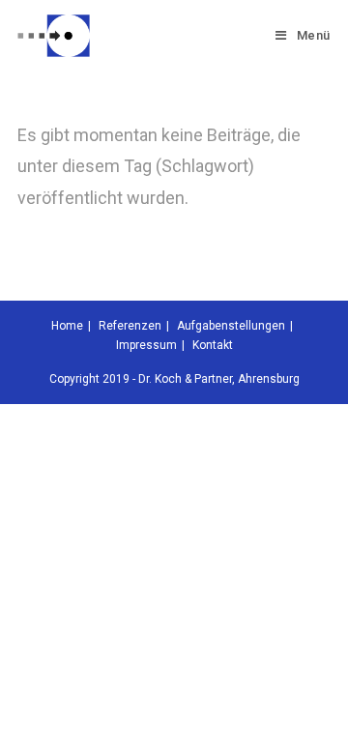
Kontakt (212, 345)
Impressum (146, 345)
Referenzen (130, 326)
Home (67, 326)
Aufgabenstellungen (231, 326)
